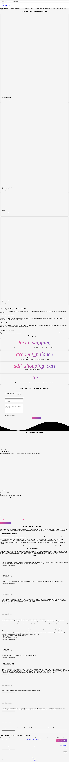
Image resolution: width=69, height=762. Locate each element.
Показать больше (5, 565)
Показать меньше (12, 565)
